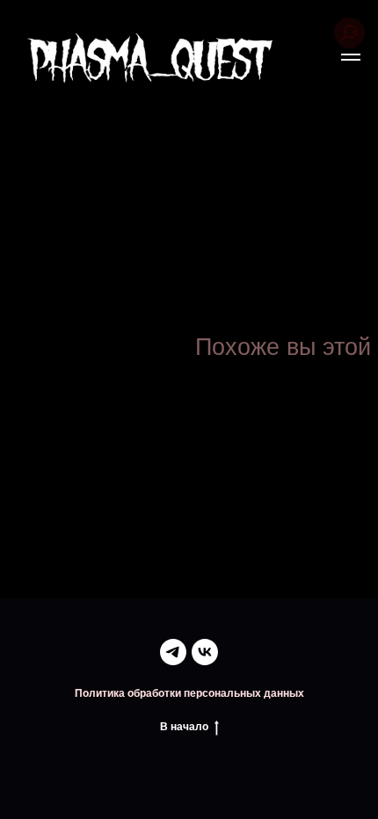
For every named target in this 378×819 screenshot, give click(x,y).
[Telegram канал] (173, 652)
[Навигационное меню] (350, 57)
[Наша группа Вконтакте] (205, 652)
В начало (184, 727)
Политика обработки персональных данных (189, 693)
